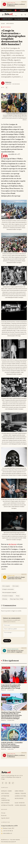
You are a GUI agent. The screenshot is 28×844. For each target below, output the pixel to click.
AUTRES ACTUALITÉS (7, 805)
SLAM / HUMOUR (19, 802)
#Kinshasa (4, 599)
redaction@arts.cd (7, 833)
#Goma (17, 595)
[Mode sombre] (21, 14)
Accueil (3, 23)
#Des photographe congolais (9, 592)
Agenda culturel (5, 818)
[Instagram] (9, 783)
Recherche (3, 815)
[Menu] (2, 14)
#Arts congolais (6, 586)
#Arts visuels (15, 586)
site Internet (12, 544)
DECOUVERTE (5, 802)
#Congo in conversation (8, 589)
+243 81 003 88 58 (8, 830)
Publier (6, 640)
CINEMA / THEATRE (20, 793)
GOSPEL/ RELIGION (20, 805)
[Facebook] (2, 783)
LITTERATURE (5, 796)
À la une (3, 813)
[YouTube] (6, 783)
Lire (24, 690)
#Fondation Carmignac (7, 595)
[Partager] (6, 87)
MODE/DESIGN (19, 798)
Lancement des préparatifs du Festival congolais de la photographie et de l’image (11, 686)
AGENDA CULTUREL (20, 796)
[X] (12, 783)
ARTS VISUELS (10, 23)
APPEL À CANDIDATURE (5, 799)
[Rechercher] (25, 14)
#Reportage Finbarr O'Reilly (16, 599)
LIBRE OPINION (19, 791)
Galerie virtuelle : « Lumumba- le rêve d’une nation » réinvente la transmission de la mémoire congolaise (12, 745)
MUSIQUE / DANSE (6, 791)
